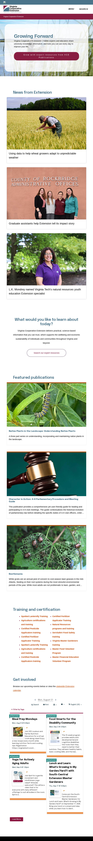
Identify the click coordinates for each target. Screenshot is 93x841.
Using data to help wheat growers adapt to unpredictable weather (42, 155)
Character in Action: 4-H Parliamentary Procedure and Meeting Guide (43, 500)
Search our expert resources (46, 353)
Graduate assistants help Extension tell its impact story (41, 223)
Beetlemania (16, 574)
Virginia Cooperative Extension (13, 16)
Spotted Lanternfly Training (34, 616)
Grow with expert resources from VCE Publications (46, 56)
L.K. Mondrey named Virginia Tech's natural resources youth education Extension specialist (45, 291)
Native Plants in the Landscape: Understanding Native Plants (42, 431)
